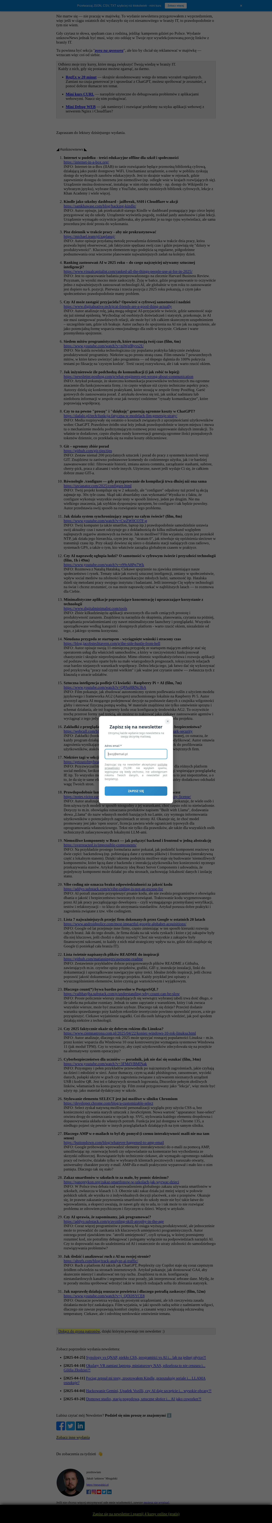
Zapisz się (136, 791)
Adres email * (113, 746)
